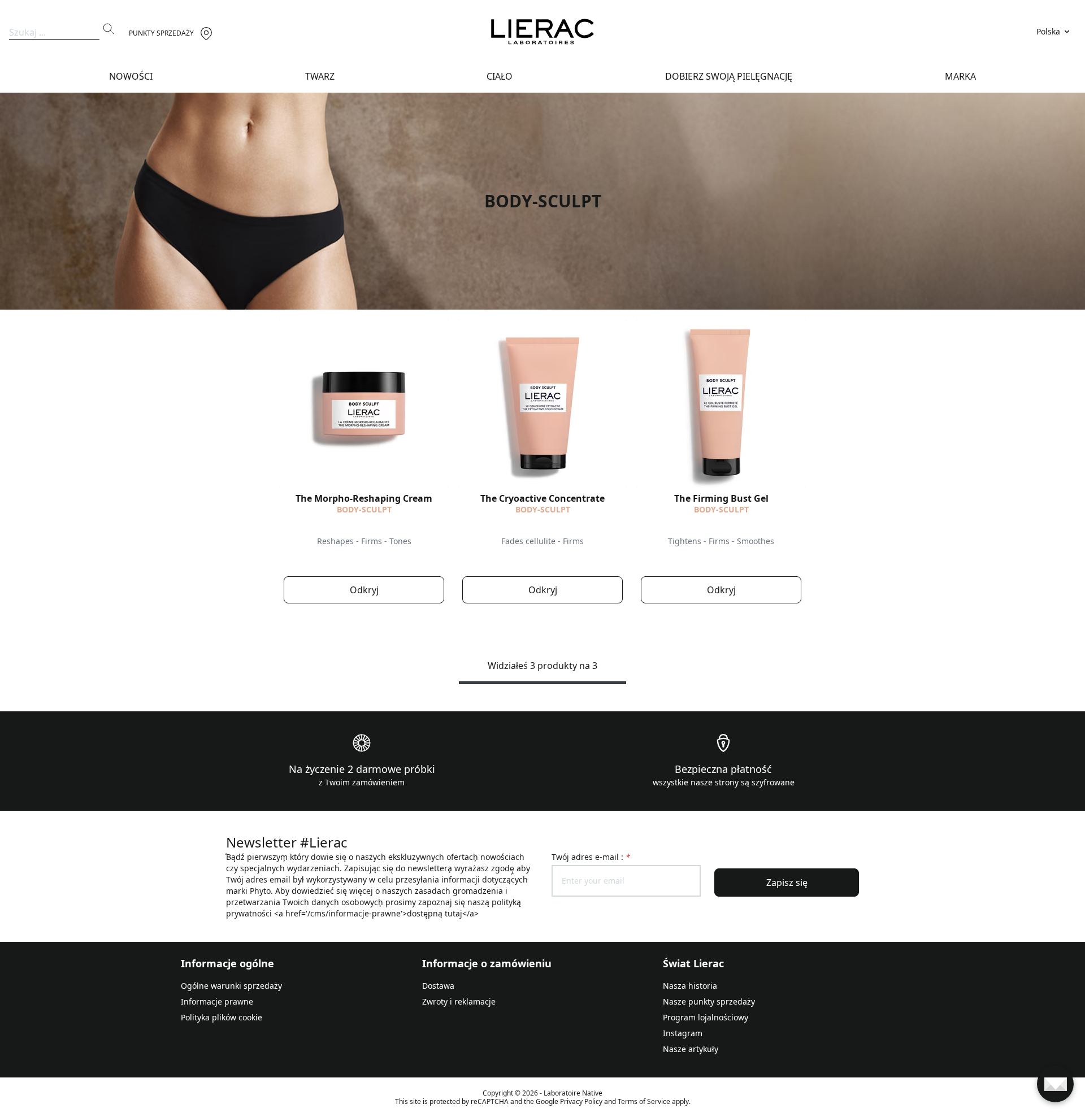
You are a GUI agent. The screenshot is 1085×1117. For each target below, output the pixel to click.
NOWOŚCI (131, 76)
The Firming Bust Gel (721, 498)
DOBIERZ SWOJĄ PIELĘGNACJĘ (728, 76)
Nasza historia (690, 985)
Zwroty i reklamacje (459, 1001)
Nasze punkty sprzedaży (709, 1001)
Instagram (682, 1033)
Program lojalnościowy (705, 1017)
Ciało (500, 76)
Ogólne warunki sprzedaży (231, 985)
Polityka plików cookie (221, 1017)
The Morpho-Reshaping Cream (364, 498)
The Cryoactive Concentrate (542, 498)
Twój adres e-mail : (591, 856)
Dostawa (438, 985)
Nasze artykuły (690, 1049)
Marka (960, 76)
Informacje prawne (217, 1001)
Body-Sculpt (364, 509)
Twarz (320, 76)
